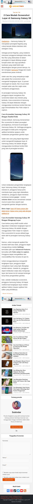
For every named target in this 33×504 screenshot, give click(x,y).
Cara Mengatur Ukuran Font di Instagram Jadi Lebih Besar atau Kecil (21, 362)
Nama (5, 457)
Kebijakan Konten (5, 498)
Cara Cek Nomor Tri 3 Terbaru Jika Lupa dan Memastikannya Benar (21, 320)
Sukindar (28, 21)
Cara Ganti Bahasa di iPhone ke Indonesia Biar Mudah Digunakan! (21, 346)
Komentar (5, 440)
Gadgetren (5, 41)
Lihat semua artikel (16, 427)
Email (4, 465)
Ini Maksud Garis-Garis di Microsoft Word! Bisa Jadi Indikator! (20, 354)
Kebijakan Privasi (17, 496)
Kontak (10, 496)
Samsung (14, 70)
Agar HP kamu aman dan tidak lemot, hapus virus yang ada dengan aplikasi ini (16, 211)
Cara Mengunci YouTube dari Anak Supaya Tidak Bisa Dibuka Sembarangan (21, 329)
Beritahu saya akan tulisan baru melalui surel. (16, 477)
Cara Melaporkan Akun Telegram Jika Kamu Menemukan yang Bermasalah (21, 372)
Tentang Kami (4, 496)
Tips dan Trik (16, 12)
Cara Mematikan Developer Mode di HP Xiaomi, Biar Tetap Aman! (21, 381)
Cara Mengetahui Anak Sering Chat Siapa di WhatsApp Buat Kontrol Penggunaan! (21, 389)
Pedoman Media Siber (16, 498)
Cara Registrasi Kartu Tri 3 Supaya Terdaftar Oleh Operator (20, 311)
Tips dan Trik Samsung (7, 293)
